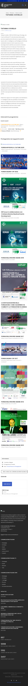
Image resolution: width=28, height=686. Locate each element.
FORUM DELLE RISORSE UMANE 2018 (12, 258)
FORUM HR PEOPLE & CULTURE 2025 (10, 124)
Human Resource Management (14, 466)
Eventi (3, 547)
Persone (12, 12)
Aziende (4, 584)
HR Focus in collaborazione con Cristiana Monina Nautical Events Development (12, 214)
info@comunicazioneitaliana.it (14, 682)
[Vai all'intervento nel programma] (20, 131)
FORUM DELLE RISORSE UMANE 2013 (12, 445)
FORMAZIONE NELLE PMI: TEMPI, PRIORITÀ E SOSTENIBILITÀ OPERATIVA (11, 621)
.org (26, 0)
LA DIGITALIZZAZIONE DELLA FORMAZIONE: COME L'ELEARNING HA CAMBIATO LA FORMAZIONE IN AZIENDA (14, 305)
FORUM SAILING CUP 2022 (9, 172)
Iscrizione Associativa (7, 586)
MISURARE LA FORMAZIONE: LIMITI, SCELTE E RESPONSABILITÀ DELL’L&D (11, 614)
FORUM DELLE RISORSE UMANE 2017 (12, 336)
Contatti (4, 553)
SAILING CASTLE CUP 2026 (7, 594)
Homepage (4, 542)
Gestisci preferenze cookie (17, 676)
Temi (3, 567)
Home (7, 12)
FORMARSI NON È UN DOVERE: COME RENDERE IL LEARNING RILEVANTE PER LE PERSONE (12, 627)
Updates (4, 549)
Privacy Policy (8, 676)
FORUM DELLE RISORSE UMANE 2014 (12, 402)
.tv (23, 0)
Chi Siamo (4, 544)
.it (18, 0)
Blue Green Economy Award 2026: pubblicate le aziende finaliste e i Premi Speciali (12, 600)
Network (4, 565)
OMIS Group (8, 30)
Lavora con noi (5, 551)
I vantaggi (4, 580)
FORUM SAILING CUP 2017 (9, 358)
